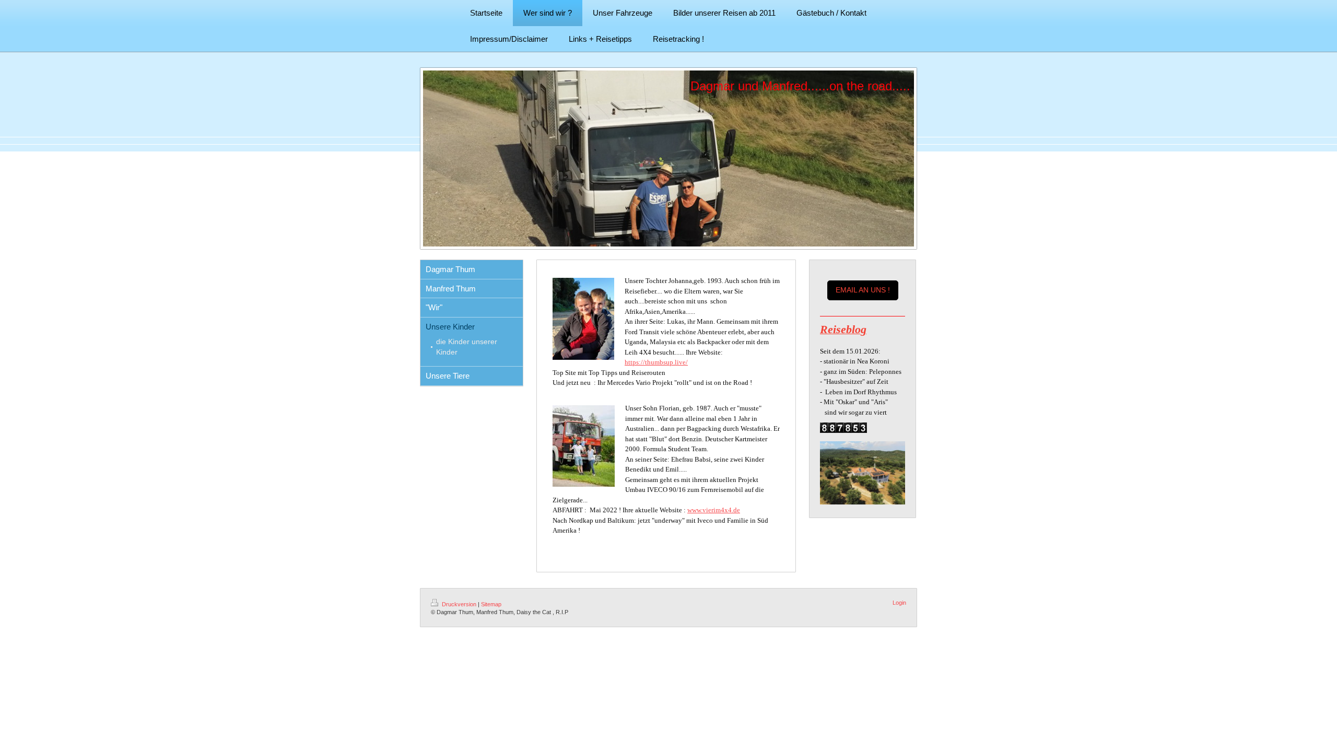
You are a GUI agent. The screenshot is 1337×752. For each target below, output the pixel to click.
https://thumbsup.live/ (656, 362)
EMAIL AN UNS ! (863, 290)
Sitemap (491, 604)
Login (899, 603)
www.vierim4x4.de (713, 510)
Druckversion (459, 604)
